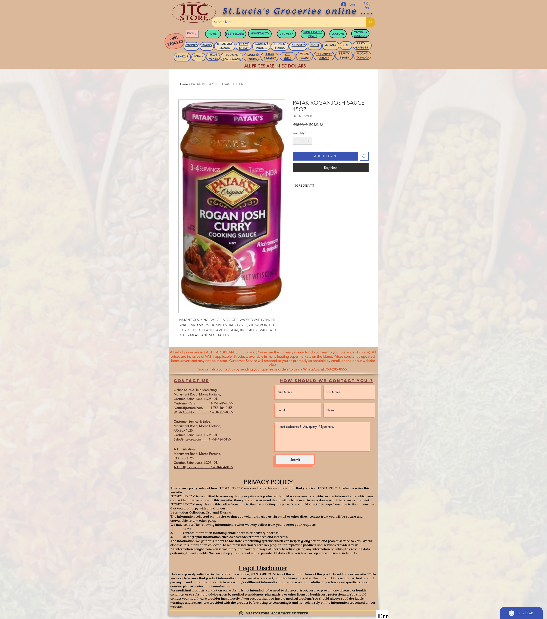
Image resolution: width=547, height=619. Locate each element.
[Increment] (309, 141)
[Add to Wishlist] (364, 156)
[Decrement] (296, 141)
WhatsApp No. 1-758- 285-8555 (203, 412)
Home (183, 84)
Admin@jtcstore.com (188, 467)
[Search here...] (370, 22)
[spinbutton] (302, 141)
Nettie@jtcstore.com (188, 408)
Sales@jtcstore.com (187, 439)
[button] (367, 5)
